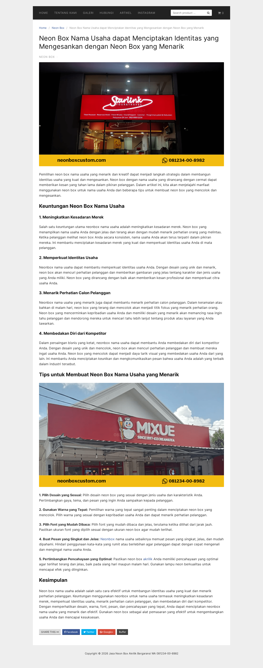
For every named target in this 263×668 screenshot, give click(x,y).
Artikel (126, 12)
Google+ (108, 631)
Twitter (90, 631)
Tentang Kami (65, 12)
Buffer (122, 631)
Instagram (146, 12)
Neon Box (58, 27)
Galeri (88, 12)
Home (43, 12)
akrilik (147, 559)
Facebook (72, 631)
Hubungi (107, 12)
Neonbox (107, 539)
